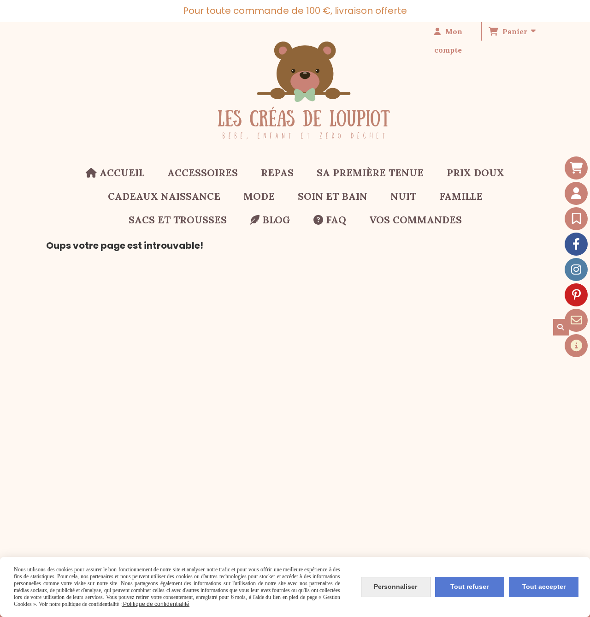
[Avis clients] (576, 218)
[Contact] (576, 320)
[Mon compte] (576, 193)
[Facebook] (576, 244)
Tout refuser (469, 586)
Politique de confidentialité (155, 604)
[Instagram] (576, 269)
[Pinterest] (576, 294)
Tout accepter (544, 586)
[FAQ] (576, 345)
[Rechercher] (561, 327)
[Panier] (576, 168)
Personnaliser (395, 586)
